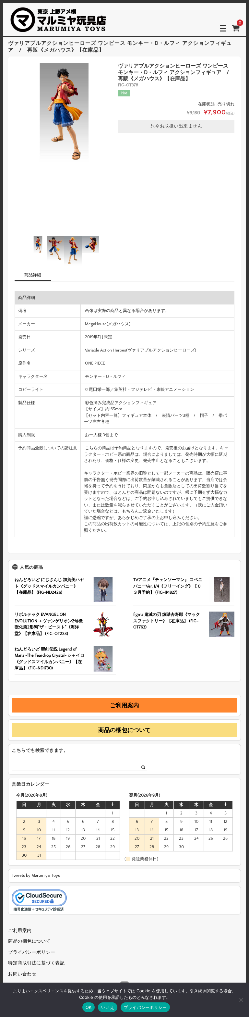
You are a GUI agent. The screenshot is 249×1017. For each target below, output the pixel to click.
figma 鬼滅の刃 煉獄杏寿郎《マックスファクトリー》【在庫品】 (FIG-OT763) (166, 620)
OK (89, 1007)
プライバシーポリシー (31, 952)
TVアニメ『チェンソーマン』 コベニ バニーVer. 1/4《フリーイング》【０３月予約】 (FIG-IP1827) (167, 586)
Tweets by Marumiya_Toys (36, 875)
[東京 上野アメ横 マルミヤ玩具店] (58, 28)
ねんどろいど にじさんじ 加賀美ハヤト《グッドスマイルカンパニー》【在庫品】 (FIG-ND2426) (49, 586)
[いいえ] (241, 1000)
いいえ (107, 1007)
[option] (64, 112)
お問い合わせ (22, 974)
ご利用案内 (124, 705)
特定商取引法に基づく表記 (36, 963)
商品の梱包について (124, 730)
